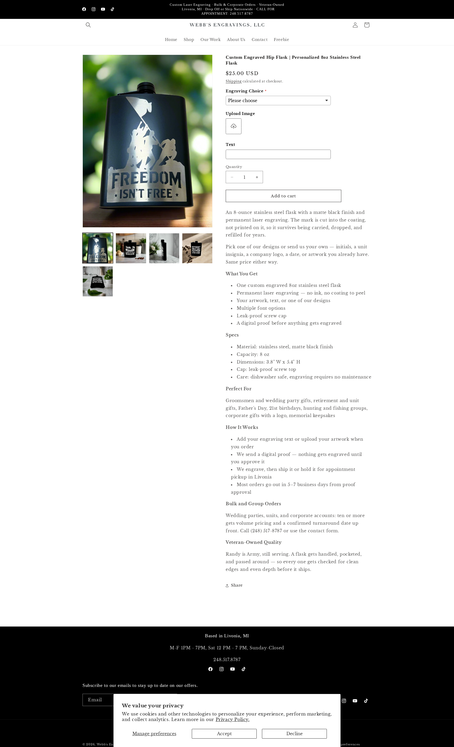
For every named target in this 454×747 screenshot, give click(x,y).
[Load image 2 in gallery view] (131, 248)
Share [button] (237, 585)
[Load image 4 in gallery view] (197, 248)
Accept (224, 733)
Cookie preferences (344, 744)
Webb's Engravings (112, 744)
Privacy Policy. (233, 719)
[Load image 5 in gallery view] (97, 281)
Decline (294, 733)
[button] (88, 25)
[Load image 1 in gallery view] (97, 248)
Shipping (234, 81)
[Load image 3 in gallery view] (164, 248)
